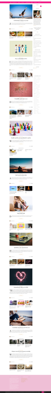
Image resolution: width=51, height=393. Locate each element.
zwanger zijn (39, 113)
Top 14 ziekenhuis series (21, 58)
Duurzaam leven (28, 2)
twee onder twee (36, 108)
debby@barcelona (13, 183)
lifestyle (35, 89)
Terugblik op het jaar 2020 (20, 98)
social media (35, 98)
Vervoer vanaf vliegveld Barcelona (24, 379)
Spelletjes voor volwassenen (21, 247)
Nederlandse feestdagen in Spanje (37, 93)
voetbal (38, 109)
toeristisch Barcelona (36, 104)
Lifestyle (35, 2)
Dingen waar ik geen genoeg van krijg (21, 351)
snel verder (34, 25)
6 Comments (22, 352)
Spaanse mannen (19, 264)
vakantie (35, 109)
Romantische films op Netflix (21, 287)
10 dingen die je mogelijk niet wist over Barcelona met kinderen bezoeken (37, 52)
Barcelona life (14, 2)
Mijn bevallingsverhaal (23, 381)
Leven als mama (21, 246)
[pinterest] (40, 0)
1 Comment (22, 288)
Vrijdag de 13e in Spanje (13, 344)
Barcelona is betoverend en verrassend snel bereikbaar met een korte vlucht (13, 192)
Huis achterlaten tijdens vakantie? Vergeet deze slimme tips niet (28, 345)
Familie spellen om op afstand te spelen (21, 138)
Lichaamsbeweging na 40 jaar (21, 20)
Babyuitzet (22, 2)
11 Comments (22, 328)
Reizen (32, 2)
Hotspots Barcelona (23, 380)
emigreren (35, 83)
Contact (39, 2)
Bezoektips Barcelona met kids (24, 378)
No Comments (22, 21)
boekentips (35, 78)
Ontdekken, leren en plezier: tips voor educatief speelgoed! (37, 56)
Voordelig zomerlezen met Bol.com (21, 327)
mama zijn (38, 89)
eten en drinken (36, 84)
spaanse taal (35, 103)
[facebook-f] (39, 0)
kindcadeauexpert (35, 51)
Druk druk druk (21, 213)
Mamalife (19, 2)
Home (10, 2)
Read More (21, 26)
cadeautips (39, 78)
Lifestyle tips (21, 19)
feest (39, 84)
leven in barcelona (36, 88)
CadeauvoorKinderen (35, 55)
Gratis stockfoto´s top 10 (20, 191)
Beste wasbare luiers (38, 64)
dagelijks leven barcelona (37, 79)
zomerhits (35, 113)
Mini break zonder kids (21, 175)
